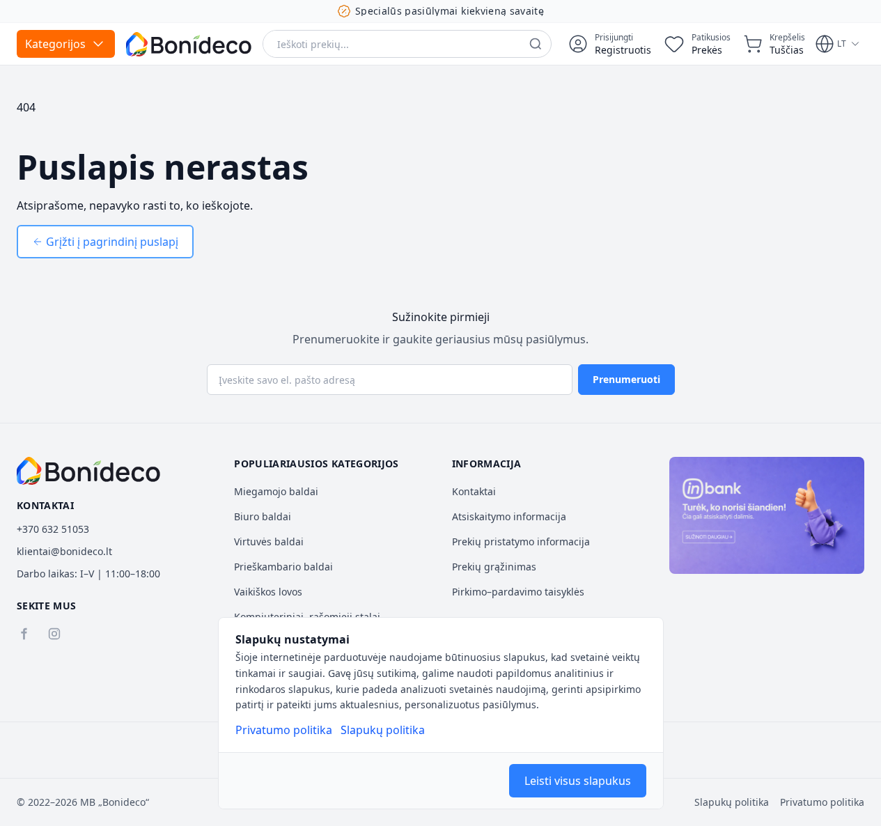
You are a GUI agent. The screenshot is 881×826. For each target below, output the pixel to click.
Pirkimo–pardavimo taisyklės (518, 591)
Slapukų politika (383, 730)
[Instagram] (54, 633)
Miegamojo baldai (276, 491)
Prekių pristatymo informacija (521, 541)
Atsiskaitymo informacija (509, 516)
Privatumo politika (283, 730)
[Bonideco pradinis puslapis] (88, 471)
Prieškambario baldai (283, 566)
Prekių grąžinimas (494, 566)
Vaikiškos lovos (268, 591)
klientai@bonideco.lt (64, 551)
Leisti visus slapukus (577, 780)
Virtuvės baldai (269, 541)
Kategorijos (55, 44)
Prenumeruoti (626, 379)
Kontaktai (474, 491)
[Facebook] (23, 633)
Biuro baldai (262, 516)
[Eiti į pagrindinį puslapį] (188, 44)
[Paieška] (535, 44)
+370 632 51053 (53, 529)
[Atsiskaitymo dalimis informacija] (766, 515)
